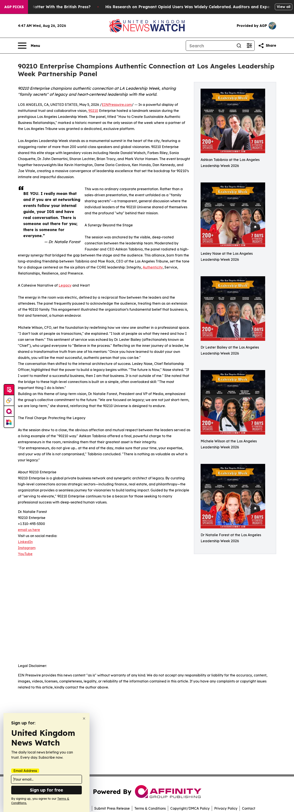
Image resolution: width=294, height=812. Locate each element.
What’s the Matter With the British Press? (49, 6)
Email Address (25, 771)
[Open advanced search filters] (249, 46)
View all (283, 7)
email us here (29, 530)
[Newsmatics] (9, 422)
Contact (248, 808)
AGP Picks (14, 7)
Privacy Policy (225, 808)
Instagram (27, 548)
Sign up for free (46, 790)
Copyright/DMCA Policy (190, 808)
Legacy (65, 285)
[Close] (84, 718)
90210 (93, 110)
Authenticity (153, 267)
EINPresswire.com (117, 104)
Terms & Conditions (150, 808)
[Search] (239, 46)
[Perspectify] (9, 400)
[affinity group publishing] (9, 411)
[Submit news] (9, 389)
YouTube (25, 554)
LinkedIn (25, 542)
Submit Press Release (112, 808)
